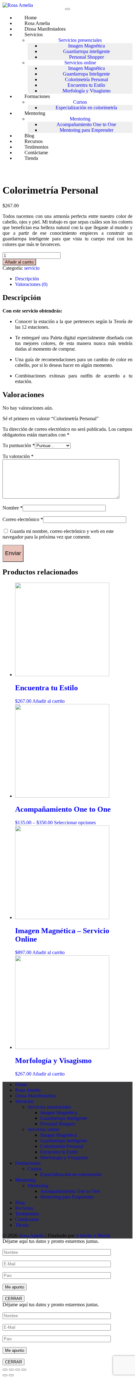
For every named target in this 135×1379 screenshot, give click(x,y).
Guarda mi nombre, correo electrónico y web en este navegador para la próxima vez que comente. (58, 534)
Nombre (13, 507)
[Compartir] (17, 1370)
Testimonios (27, 1213)
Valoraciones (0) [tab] (31, 284)
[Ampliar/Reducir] (5, 1370)
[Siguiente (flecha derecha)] (11, 1375)
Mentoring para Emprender (86, 130)
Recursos (24, 1208)
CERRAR (13, 1298)
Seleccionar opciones (75, 822)
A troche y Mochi (92, 1235)
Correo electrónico (23, 519)
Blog (20, 1202)
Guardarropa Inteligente (86, 73)
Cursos (80, 102)
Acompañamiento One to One (86, 124)
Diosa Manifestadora (45, 29)
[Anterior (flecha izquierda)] (5, 1375)
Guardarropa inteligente (86, 51)
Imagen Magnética (86, 45)
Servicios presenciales (80, 40)
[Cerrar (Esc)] (23, 1370)
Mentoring (34, 113)
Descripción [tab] (27, 278)
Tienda (31, 158)
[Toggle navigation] (67, 9)
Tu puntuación (19, 445)
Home (21, 1084)
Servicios (33, 34)
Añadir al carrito (19, 262)
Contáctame (27, 1219)
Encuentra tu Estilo (86, 85)
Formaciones (37, 96)
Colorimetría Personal (86, 79)
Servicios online (80, 62)
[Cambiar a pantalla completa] (11, 1370)
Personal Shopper (86, 57)
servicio (32, 268)
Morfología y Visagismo (86, 90)
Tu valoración (18, 456)
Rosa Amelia (27, 1090)
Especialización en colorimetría (86, 107)
